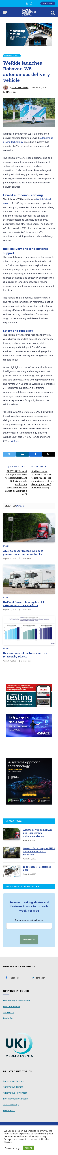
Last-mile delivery (11, 56)
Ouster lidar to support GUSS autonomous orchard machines (39, 851)
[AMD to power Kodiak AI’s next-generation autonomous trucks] (29, 527)
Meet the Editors (11, 1006)
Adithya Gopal (20, 87)
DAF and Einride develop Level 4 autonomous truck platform (23, 603)
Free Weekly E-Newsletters (16, 1000)
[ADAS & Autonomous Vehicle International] (29, 12)
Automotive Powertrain (15, 1092)
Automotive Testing (13, 1086)
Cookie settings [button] (13, 1148)
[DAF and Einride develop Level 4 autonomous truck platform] (29, 579)
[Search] (52, 12)
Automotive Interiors (13, 1081)
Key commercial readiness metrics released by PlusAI (25, 654)
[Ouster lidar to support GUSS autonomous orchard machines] (11, 852)
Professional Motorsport (15, 1098)
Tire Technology (11, 1104)
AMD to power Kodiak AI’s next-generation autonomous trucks (23, 552)
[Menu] (5, 12)
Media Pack (9, 1018)
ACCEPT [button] (28, 1147)
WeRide (15, 441)
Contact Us (8, 1012)
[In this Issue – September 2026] (11, 871)
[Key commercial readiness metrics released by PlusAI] (29, 630)
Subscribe (47, 3)
